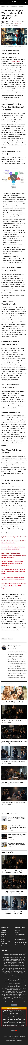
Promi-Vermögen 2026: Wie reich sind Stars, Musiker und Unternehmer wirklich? (17, 836)
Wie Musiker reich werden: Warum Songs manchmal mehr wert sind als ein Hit (16, 827)
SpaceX (18, 61)
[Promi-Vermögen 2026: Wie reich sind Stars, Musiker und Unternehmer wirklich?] (4, 836)
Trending (10, 638)
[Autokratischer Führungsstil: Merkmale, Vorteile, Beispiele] (14, 753)
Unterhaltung (17, 23)
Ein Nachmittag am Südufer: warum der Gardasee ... (14, 1021)
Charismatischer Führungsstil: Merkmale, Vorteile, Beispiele (14, 871)
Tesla (13, 61)
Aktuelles (4, 638)
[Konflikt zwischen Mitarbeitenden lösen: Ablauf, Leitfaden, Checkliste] (4, 844)
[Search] (26, 2)
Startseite (3, 6)
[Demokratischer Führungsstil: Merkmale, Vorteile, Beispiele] (14, 794)
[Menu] (2, 2)
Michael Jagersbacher (10, 21)
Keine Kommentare (7, 25)
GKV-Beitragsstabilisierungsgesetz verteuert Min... (14, 1022)
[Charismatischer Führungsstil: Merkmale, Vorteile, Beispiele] (14, 712)
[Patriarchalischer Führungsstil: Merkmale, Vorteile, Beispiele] (14, 732)
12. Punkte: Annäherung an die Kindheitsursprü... (14, 1019)
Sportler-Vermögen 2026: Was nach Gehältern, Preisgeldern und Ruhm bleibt (16, 819)
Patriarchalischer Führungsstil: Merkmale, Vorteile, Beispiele (14, 892)
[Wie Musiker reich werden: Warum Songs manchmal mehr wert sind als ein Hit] (4, 827)
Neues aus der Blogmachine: (14, 1008)
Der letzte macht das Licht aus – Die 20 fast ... (14, 1025)
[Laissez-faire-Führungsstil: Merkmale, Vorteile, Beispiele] (14, 773)
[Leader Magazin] (14, 2)
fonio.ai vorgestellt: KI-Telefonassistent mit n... (14, 1011)
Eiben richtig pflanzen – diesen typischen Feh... (14, 1010)
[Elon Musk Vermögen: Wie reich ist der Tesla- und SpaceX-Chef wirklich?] (14, 36)
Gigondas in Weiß (14, 1013)
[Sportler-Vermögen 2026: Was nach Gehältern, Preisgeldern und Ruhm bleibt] (4, 818)
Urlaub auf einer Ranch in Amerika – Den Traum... (14, 1024)
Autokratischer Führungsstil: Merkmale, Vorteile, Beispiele (13, 912)
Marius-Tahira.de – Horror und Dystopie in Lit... (14, 1018)
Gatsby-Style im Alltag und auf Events (12, 702)
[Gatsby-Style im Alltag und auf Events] (14, 693)
